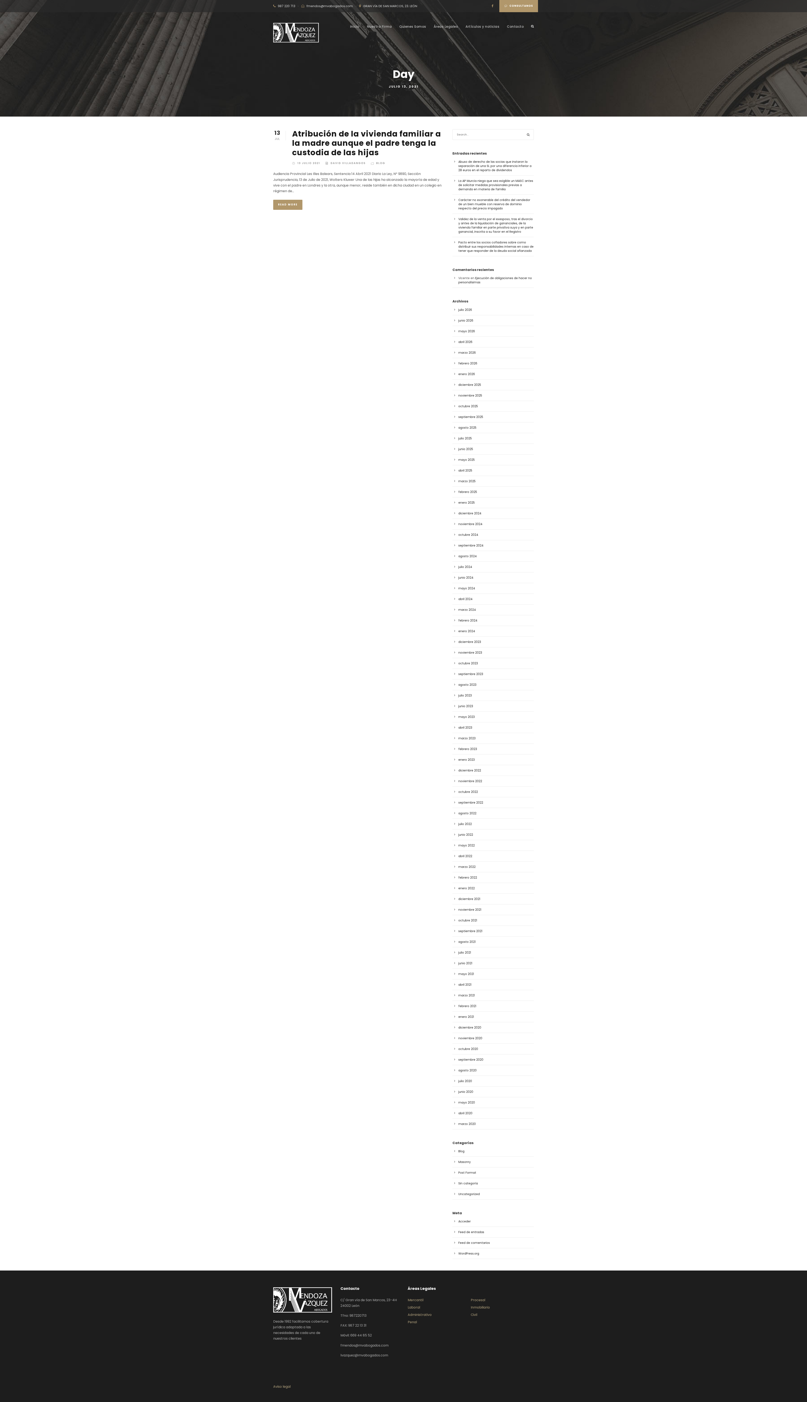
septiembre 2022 (470, 802)
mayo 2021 (466, 974)
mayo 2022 (466, 845)
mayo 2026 (466, 331)
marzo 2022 (467, 867)
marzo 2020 (467, 1124)
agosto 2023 (467, 685)
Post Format (467, 1173)
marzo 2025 (467, 481)
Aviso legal (282, 1386)
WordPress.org (468, 1253)
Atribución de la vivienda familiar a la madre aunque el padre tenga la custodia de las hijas (366, 143)
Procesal (478, 1300)
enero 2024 (466, 631)
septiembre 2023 (470, 674)
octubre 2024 (468, 535)
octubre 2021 (467, 920)
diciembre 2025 (469, 385)
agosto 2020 (467, 1070)
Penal (412, 1322)
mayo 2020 (466, 1102)
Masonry (464, 1162)
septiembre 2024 (471, 545)
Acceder (464, 1221)
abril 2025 (465, 470)
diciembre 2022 (469, 770)
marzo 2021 (466, 995)
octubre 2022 (468, 792)
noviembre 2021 (469, 910)
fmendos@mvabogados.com (329, 6)
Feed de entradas (471, 1232)
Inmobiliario (480, 1307)
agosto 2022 (467, 813)
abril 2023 (465, 727)
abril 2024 (465, 599)
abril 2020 (465, 1113)
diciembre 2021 (469, 899)
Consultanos (521, 6)
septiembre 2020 (470, 1060)
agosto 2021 (467, 942)
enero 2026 (466, 374)
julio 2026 (465, 310)
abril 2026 (465, 342)
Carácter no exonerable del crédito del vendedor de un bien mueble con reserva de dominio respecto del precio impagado (494, 204)
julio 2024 (465, 567)
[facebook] (492, 6)
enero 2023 (466, 760)
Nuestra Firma (379, 26)
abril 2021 (464, 985)
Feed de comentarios (474, 1243)
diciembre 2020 (469, 1027)
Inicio (354, 26)
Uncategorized (469, 1194)
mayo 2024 (466, 588)
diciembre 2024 (469, 513)
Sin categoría (468, 1183)
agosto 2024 (467, 556)
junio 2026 (465, 320)
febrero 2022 (467, 877)
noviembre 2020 (470, 1038)
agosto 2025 (467, 428)
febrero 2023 (467, 749)
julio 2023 (465, 695)
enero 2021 (466, 1017)
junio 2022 (465, 835)
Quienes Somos (412, 26)
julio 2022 (465, 824)
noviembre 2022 (470, 781)
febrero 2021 (467, 1006)
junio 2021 (465, 963)
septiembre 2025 (470, 417)
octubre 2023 (468, 663)
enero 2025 (466, 503)
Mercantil (415, 1300)
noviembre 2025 (470, 395)
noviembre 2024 (470, 524)
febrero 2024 (467, 620)
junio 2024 (465, 578)
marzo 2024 (467, 610)
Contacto (515, 26)
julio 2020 (465, 1081)
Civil (474, 1314)
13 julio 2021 (308, 163)
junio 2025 (465, 449)
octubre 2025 (468, 406)
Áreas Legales (446, 26)
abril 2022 (465, 856)
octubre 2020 (468, 1049)
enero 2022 (466, 888)
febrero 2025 (467, 492)
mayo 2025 (466, 460)
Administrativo (420, 1314)
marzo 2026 (467, 353)
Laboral (414, 1307)
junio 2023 (465, 706)
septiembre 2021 (470, 931)
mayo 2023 (466, 717)
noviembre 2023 (470, 652)
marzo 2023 (467, 738)
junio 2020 (465, 1092)
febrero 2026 (467, 363)
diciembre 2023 (469, 642)
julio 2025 (465, 438)
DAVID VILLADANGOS (348, 163)
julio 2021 (464, 952)
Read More (288, 204)
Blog (380, 163)
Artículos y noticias (482, 26)
